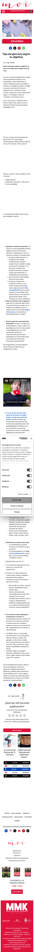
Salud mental (19, 817)
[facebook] (10, 48)
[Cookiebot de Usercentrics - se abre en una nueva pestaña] (20, 438)
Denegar (17, 512)
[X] (15, 48)
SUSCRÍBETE (17, 892)
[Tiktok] (28, 831)
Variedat (17, 821)
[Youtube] (19, 831)
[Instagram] (10, 831)
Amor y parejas (16, 813)
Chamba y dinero (7, 817)
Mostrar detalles (23, 494)
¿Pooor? (7, 813)
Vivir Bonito (28, 817)
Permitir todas (17, 500)
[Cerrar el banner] (31, 438)
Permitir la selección (17, 506)
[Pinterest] (23, 831)
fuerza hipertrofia (17, 553)
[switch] (29, 475)
